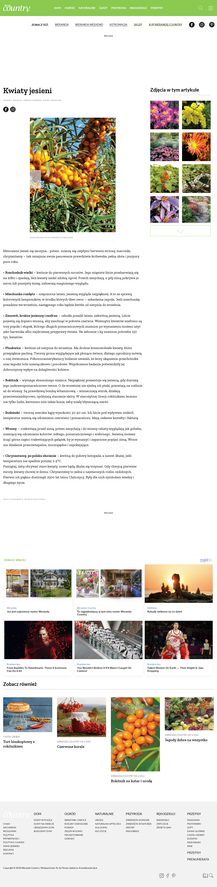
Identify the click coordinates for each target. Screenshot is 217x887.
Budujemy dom (43, 831)
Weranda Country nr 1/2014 (181, 735)
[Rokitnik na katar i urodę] (135, 734)
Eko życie (100, 831)
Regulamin (9, 831)
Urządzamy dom (44, 827)
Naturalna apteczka (108, 823)
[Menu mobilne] (210, 8)
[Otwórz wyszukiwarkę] (200, 8)
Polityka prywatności (11, 837)
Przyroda (118, 8)
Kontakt (8, 853)
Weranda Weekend (89, 24)
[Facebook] (192, 24)
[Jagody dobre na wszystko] (189, 713)
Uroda (99, 820)
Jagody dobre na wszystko (186, 740)
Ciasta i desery (11, 736)
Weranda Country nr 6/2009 (74, 741)
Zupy (190, 827)
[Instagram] (202, 24)
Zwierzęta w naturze (139, 823)
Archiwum (9, 827)
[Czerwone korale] (81, 717)
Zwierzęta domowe (137, 820)
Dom (57, 8)
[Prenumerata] (205, 875)
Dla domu (101, 827)
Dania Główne (196, 831)
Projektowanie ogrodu (73, 837)
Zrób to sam (163, 827)
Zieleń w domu (73, 831)
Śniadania (193, 820)
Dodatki (192, 838)
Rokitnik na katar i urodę (131, 781)
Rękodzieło (138, 8)
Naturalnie (87, 8)
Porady (69, 827)
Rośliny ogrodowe (76, 823)
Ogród (70, 8)
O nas (6, 823)
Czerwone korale (70, 746)
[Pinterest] (212, 24)
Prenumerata (198, 859)
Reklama (8, 849)
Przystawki (194, 823)
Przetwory (194, 842)
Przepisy (157, 8)
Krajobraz (132, 831)
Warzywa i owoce (75, 820)
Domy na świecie (44, 823)
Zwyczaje (162, 823)
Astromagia (118, 24)
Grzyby (130, 827)
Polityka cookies (13, 842)
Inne (190, 846)
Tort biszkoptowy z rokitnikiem (19, 743)
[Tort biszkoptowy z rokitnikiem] (27, 714)
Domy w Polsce (43, 820)
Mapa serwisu (11, 846)
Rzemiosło (162, 820)
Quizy (103, 8)
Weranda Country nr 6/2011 (128, 776)
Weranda (62, 24)
